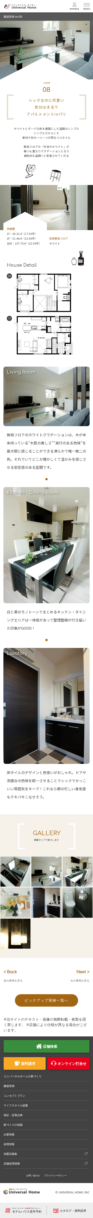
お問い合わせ (33, 1175)
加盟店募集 (10, 1154)
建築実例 (9, 1086)
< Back (13, 976)
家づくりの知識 (13, 1125)
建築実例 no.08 (13, 16)
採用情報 (9, 1144)
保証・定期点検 (13, 1115)
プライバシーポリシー (55, 1175)
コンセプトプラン (14, 1096)
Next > (79, 976)
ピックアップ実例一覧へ (46, 1000)
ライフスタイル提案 (16, 1105)
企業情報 (9, 1134)
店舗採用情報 (12, 1163)
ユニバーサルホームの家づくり (23, 1076)
